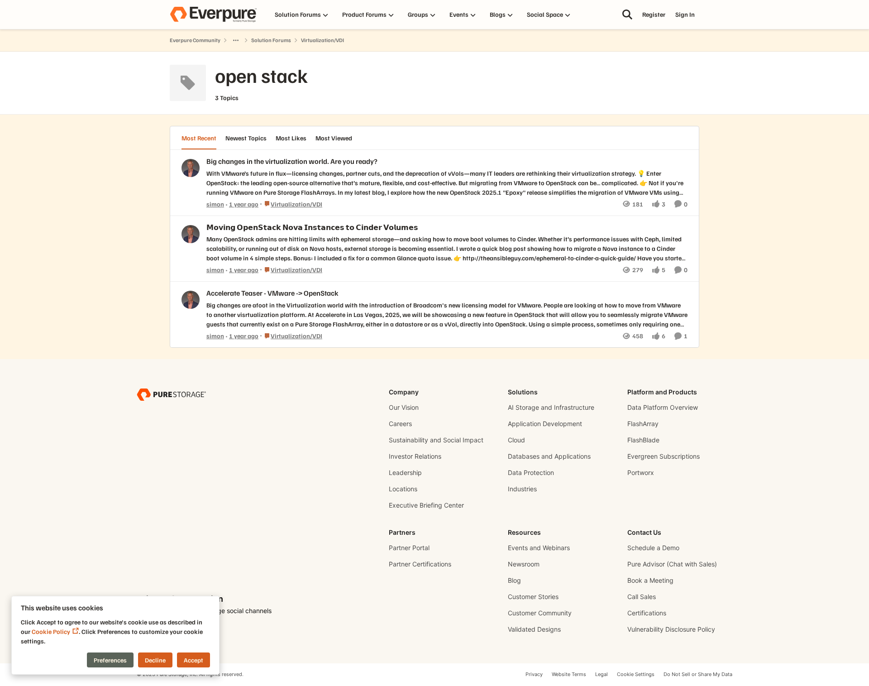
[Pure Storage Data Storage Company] (171, 394)
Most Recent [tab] (198, 138)
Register (653, 14)
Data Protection (531, 472)
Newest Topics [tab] (246, 138)
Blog (514, 580)
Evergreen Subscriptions (663, 456)
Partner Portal (409, 548)
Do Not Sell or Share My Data (698, 674)
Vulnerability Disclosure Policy (671, 629)
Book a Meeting (650, 580)
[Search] (627, 14)
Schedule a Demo (653, 548)
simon (215, 204)
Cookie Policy (51, 631)
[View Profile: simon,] (190, 168)
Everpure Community (195, 40)
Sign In (685, 14)
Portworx (640, 472)
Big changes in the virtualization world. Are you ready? (291, 161)
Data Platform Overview (662, 407)
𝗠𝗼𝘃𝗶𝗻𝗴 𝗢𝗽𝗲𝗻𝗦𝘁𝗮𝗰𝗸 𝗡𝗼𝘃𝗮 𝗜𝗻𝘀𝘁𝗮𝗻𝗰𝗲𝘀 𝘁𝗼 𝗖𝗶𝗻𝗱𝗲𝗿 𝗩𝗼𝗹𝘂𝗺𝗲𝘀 (312, 227)
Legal (601, 674)
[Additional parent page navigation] (235, 40)
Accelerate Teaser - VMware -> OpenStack (272, 292)
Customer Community (540, 613)
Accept (193, 660)
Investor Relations (415, 456)
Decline (155, 660)
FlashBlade (643, 440)
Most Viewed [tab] (333, 138)
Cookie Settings (635, 674)
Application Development (545, 423)
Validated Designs (534, 629)
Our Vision (404, 407)
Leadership (405, 472)
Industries (522, 489)
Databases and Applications (549, 456)
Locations (403, 489)
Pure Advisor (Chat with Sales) (672, 564)
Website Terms (569, 674)
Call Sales (641, 596)
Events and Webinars (539, 548)
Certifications (646, 613)
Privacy (534, 674)
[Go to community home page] (213, 14)
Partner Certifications (420, 564)
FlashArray (643, 423)
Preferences (110, 660)
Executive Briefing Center (426, 505)
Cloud (516, 440)
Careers (400, 423)
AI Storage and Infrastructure (551, 407)
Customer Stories (533, 596)
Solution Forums (271, 40)
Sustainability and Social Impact (436, 440)
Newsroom (524, 564)
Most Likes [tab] (291, 138)
